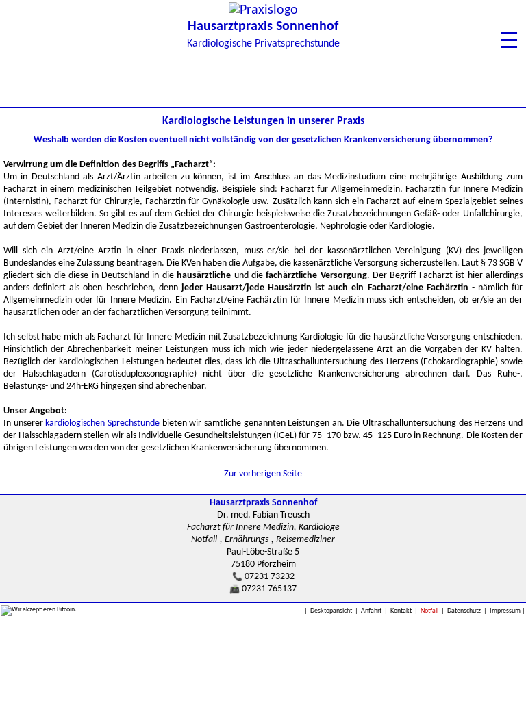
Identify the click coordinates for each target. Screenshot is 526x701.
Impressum (505, 611)
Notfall (429, 611)
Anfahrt (371, 611)
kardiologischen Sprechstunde (102, 423)
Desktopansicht (331, 611)
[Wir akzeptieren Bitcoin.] (39, 610)
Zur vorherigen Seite (263, 474)
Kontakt (401, 611)
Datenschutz (464, 611)
